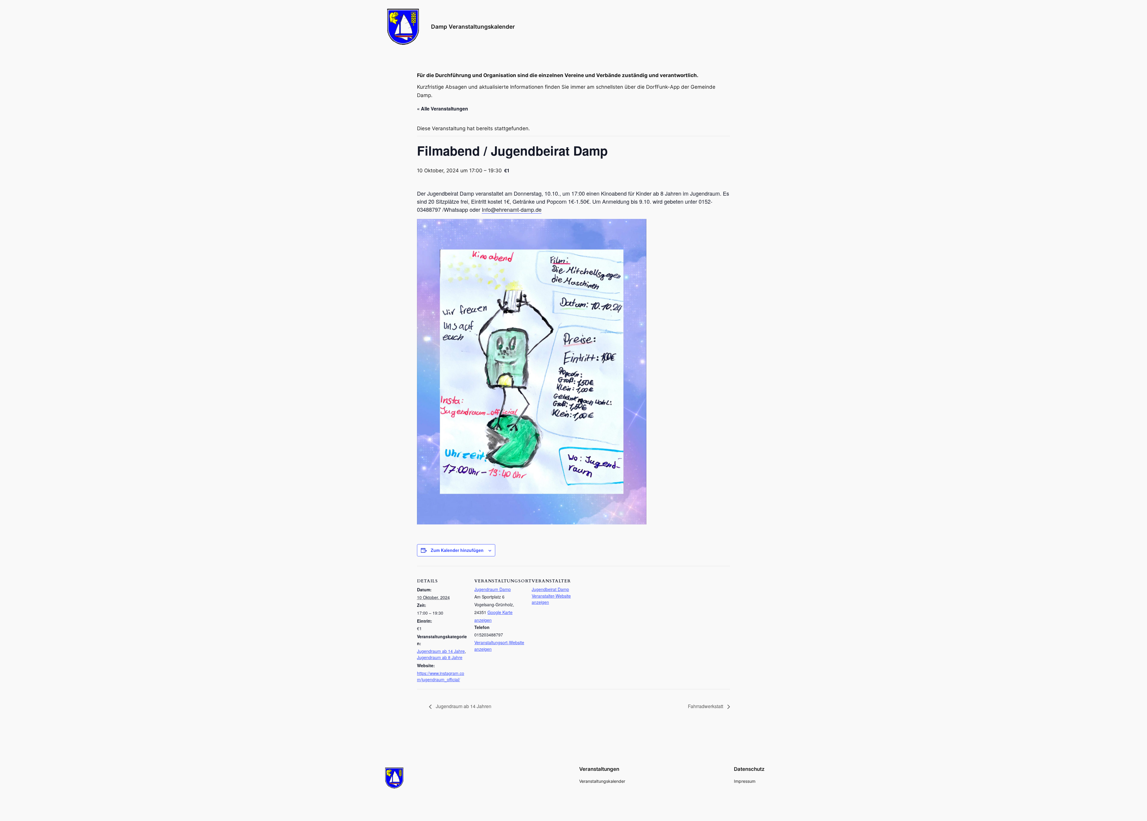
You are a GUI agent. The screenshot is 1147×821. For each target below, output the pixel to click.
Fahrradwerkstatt (706, 706)
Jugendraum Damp (492, 589)
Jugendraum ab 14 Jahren (463, 706)
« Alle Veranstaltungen (442, 108)
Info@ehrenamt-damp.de (512, 209)
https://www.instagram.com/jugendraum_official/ (440, 676)
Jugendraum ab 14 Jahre (441, 651)
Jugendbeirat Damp (550, 589)
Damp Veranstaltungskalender (473, 26)
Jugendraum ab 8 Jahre (439, 657)
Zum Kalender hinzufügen (457, 550)
